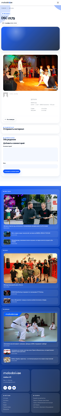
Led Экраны (36, 404)
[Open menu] (58, 2)
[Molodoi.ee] (12, 373)
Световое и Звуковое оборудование (43, 407)
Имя (4, 163)
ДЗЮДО (7, 309)
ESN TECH (7, 191)
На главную (10, 119)
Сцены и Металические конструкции (43, 402)
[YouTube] (14, 388)
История (5, 398)
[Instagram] (9, 388)
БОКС (6, 250)
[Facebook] (5, 388)
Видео (5, 404)
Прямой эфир (7, 407)
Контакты (5, 400)
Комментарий (7, 146)
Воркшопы (6, 409)
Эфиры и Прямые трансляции (41, 400)
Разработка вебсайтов (39, 398)
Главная (3, 8)
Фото (4, 402)
